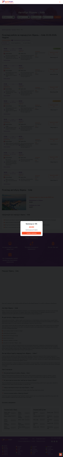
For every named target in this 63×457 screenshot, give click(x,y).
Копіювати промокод (31, 233)
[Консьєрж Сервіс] (60, 454)
